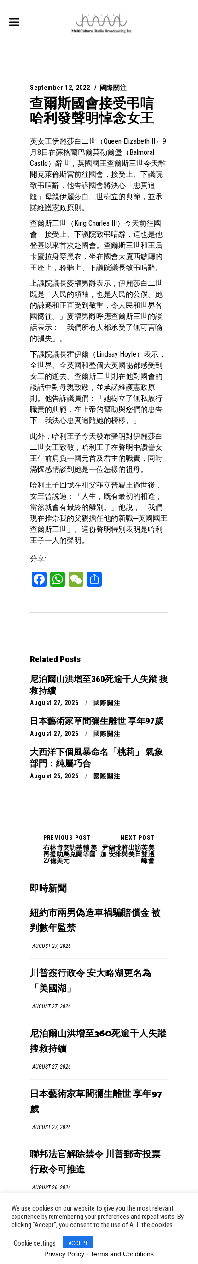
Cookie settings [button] (35, 1243)
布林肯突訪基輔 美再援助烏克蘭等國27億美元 (70, 849)
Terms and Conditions (122, 1254)
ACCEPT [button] (78, 1243)
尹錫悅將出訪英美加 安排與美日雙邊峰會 (127, 849)
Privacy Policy (64, 1254)
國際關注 (113, 87)
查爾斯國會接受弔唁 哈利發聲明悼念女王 (92, 110)
